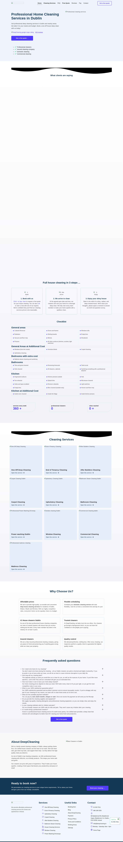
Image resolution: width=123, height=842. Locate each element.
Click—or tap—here (19, 301)
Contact (85, 3)
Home (40, 3)
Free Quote (66, 3)
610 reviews (39, 32)
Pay (80, 3)
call (39, 303)
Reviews (74, 3)
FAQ (58, 3)
